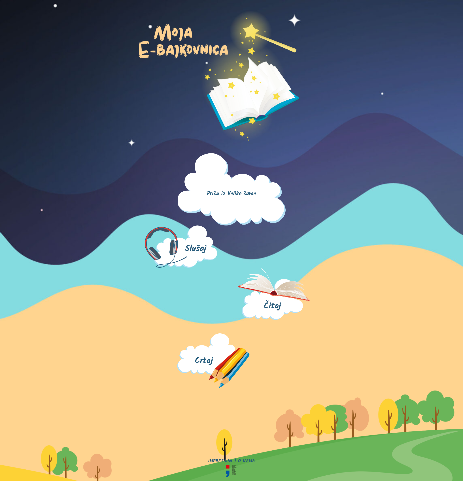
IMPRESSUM (220, 461)
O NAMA (246, 461)
